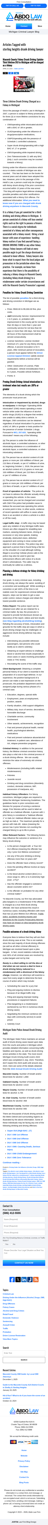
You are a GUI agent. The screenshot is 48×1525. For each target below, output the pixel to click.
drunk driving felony (20, 1177)
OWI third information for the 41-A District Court (22, 1183)
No (14, 1244)
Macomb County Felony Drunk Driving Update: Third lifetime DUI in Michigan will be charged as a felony (23, 62)
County (38, 274)
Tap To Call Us (12, 5)
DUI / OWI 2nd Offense (18, 1139)
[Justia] (30, 1279)
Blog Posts (24, 1482)
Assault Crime (9, 1325)
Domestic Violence (11, 1318)
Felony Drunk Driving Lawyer (27, 1181)
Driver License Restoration (14, 1336)
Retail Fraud (8, 1314)
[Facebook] (12, 1279)
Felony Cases (8, 1307)
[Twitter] (18, 1279)
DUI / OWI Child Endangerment (22, 1153)
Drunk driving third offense (35, 1177)
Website (24, 1456)
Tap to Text (36, 5)
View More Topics (10, 1339)
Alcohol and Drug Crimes (13, 1311)
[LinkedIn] (24, 1279)
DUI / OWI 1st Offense (17, 1135)
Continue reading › (12, 1162)
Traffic (5, 1328)
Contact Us (24, 1477)
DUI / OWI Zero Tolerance (19, 1157)
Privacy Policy (24, 1461)
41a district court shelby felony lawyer (20, 1171)
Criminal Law (8, 1294)
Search (24, 1360)
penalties (24, 298)
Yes (6, 1244)
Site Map (24, 1472)
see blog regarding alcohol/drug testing (22, 621)
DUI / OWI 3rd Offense (17, 1143)
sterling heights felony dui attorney (19, 1187)
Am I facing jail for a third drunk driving (28, 1173)
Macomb (31, 274)
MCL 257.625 (20, 432)
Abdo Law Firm (34, 1512)
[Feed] (36, 1279)
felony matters (9, 241)
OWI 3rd (39, 1181)
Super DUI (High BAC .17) (19, 1131)
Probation (7, 1332)
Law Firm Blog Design (24, 1522)
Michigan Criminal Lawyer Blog (24, 16)
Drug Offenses (9, 1304)
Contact (24, 26)
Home (7, 26)
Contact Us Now (24, 1263)
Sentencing (8, 1321)
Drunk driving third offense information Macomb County (20, 1179)
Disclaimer (24, 1466)
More (40, 26)
